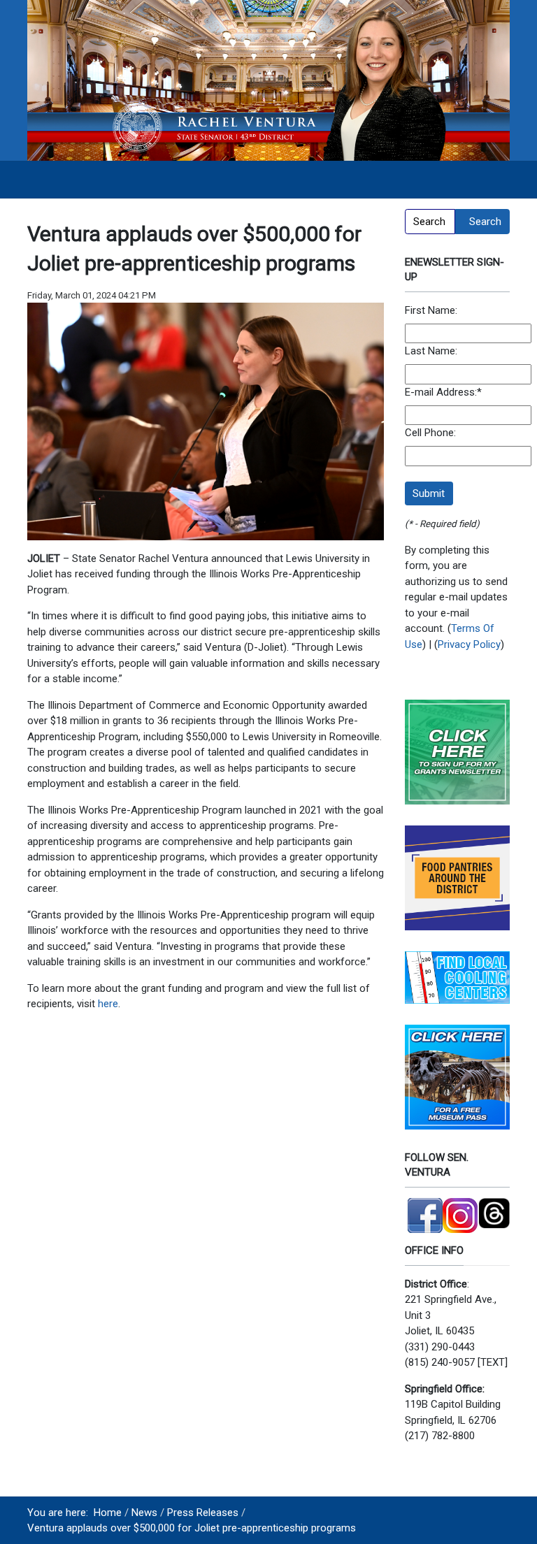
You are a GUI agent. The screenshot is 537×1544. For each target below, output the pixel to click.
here (108, 1003)
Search (485, 221)
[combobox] (430, 221)
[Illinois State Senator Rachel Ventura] (268, 79)
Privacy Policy (469, 644)
